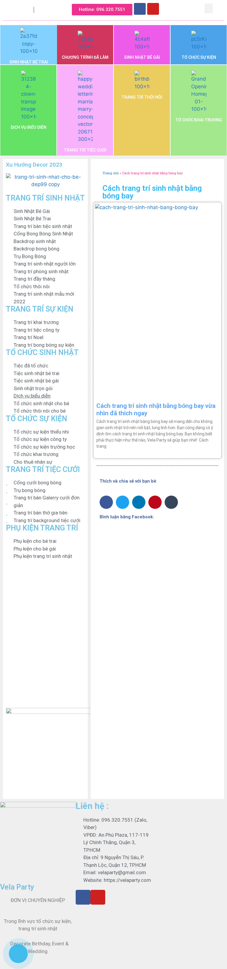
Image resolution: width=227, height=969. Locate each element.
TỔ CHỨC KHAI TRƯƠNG (198, 120)
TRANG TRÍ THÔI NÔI (141, 97)
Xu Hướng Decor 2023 (34, 164)
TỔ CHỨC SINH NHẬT (42, 352)
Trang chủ (111, 173)
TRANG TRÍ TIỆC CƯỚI (85, 150)
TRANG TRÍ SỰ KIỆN (39, 309)
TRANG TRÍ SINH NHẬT (45, 198)
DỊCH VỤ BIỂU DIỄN (28, 127)
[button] (168, 8)
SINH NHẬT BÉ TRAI (28, 62)
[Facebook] (140, 9)
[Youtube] (153, 9)
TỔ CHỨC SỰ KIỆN (198, 57)
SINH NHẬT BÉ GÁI (142, 57)
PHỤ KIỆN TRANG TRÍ (42, 528)
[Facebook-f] (83, 897)
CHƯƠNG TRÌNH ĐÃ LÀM (85, 57)
